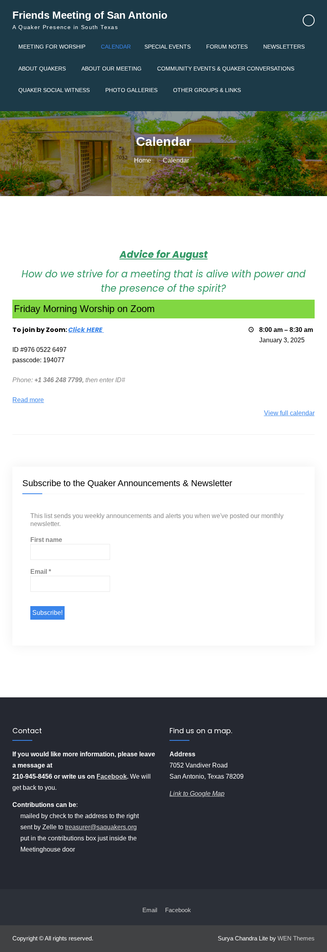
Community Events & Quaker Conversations (225, 68)
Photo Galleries (131, 90)
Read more (28, 400)
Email (40, 571)
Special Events (167, 46)
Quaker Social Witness (54, 90)
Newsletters (284, 46)
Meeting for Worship (51, 46)
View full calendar (289, 413)
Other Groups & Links (207, 90)
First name (46, 539)
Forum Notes (227, 46)
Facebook (112, 776)
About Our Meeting (111, 68)
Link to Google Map (197, 793)
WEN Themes (296, 938)
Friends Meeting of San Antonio (89, 15)
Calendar (116, 46)
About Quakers (42, 68)
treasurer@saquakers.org (101, 827)
